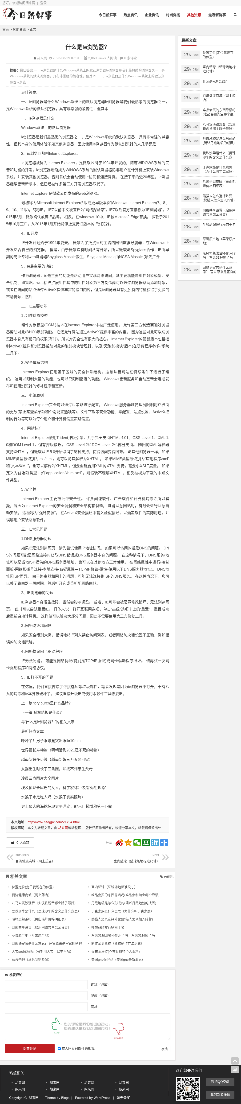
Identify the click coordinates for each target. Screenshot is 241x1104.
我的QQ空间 (220, 1082)
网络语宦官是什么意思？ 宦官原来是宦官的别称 (47, 943)
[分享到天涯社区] (155, 842)
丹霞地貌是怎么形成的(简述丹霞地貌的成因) (123, 903)
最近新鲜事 (217, 15)
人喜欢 (22, 842)
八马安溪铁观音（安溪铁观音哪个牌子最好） (45, 903)
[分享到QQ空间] (128, 842)
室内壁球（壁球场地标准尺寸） (137, 858)
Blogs (65, 1098)
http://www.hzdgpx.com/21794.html (54, 822)
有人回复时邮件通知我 (78, 1048)
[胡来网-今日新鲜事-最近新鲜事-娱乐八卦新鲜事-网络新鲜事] (28, 18)
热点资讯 (131, 15)
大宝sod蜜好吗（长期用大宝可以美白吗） (42, 951)
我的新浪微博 (220, 1094)
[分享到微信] (137, 842)
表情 (164, 1049)
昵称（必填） (101, 984)
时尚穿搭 (173, 15)
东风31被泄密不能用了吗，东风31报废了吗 (123, 935)
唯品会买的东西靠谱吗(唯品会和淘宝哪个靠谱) (125, 895)
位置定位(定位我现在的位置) (33, 887)
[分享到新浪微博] (119, 842)
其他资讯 (194, 15)
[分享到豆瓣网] (146, 842)
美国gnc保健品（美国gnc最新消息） (118, 959)
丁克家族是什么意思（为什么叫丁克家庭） (122, 911)
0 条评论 (130, 58)
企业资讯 (152, 15)
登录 (43, 3)
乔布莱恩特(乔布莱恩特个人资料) (115, 951)
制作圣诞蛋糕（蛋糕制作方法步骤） (117, 943)
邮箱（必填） (101, 995)
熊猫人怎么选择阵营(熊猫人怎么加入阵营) (122, 919)
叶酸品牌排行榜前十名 (107, 927)
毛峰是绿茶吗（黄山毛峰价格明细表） (40, 919)
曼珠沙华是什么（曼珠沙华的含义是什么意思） (46, 911)
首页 (5, 29)
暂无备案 (123, 1098)
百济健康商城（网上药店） (35, 858)
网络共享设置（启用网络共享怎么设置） (41, 927)
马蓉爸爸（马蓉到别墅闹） (31, 959)
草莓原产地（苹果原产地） (31, 935)
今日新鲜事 (107, 15)
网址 (94, 1006)
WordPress (102, 1098)
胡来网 (42, 58)
